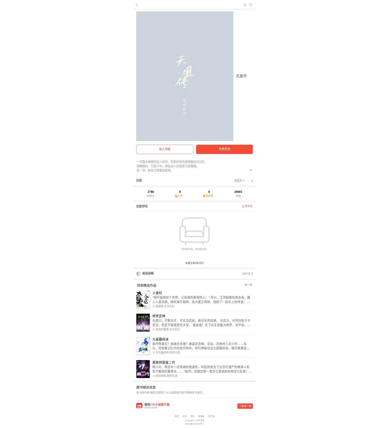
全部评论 (142, 206)
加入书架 (164, 149)
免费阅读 (224, 149)
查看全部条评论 (194, 263)
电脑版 (201, 416)
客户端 (211, 416)
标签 (192, 416)
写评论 (248, 206)
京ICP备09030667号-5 (194, 424)
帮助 (177, 416)
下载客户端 (245, 406)
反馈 (185, 416)
